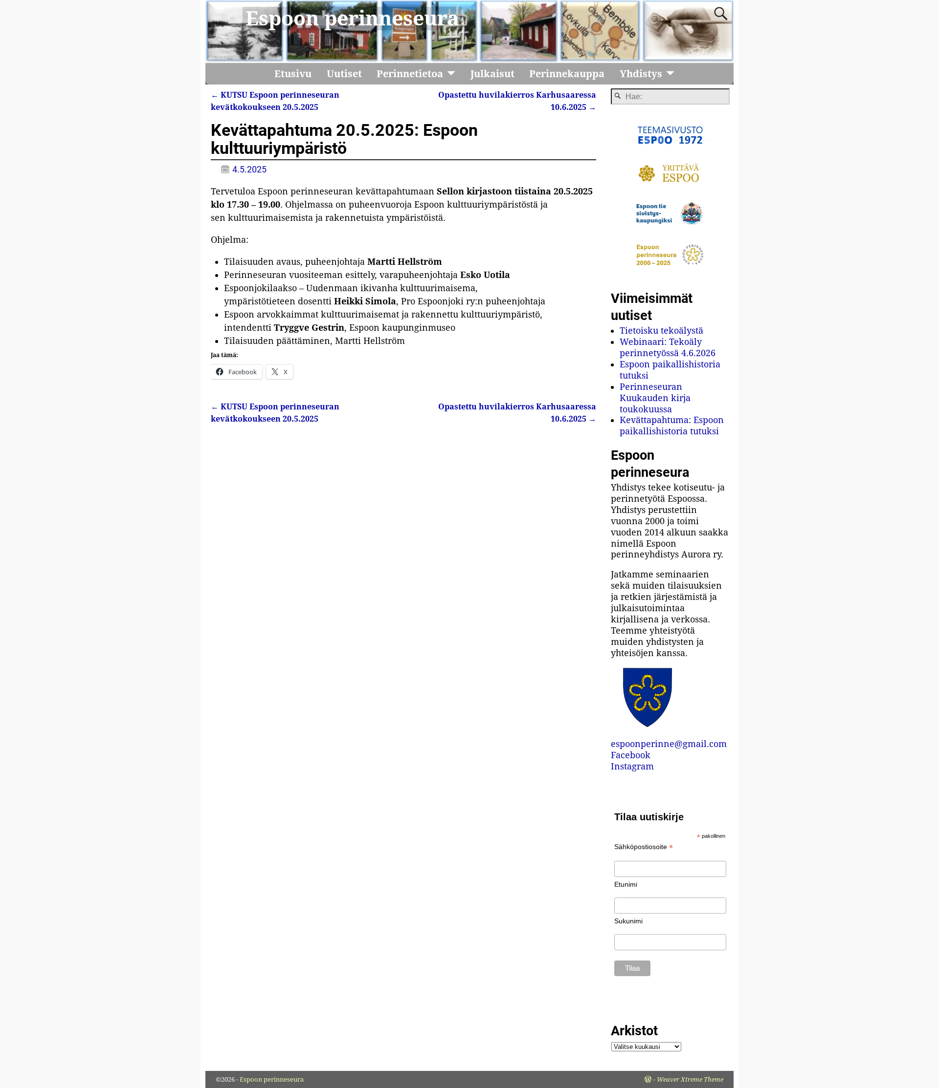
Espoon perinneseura (352, 18)
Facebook (630, 755)
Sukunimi (628, 921)
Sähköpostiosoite (643, 847)
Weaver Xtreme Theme (690, 1079)
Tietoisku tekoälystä (661, 330)
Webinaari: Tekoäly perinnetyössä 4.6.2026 (667, 347)
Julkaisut (492, 74)
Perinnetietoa (410, 74)
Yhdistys (641, 74)
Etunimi (625, 884)
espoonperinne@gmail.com (669, 744)
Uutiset (344, 74)
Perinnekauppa (566, 74)
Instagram (632, 766)
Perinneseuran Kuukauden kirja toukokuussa (655, 398)
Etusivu (293, 74)
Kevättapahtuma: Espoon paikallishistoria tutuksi (672, 425)
